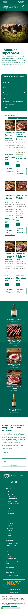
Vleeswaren (11, 505)
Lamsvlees (10, 506)
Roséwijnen (11, 513)
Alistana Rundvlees (13, 494)
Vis (8, 532)
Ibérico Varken (11, 496)
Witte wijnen (11, 511)
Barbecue (20, 101)
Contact (9, 547)
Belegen (10, 525)
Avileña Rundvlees (12, 498)
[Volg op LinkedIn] (6, 2)
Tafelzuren (10, 535)
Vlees (14, 132)
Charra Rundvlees (12, 501)
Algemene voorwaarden (13, 543)
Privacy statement (11, 545)
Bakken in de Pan (10, 101)
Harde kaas (11, 523)
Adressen (9, 556)
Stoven (12, 104)
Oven (6, 104)
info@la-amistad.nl (11, 567)
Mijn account (20, 1)
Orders (8, 554)
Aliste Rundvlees (12, 493)
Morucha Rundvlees (13, 500)
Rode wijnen (11, 510)
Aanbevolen (18, 132)
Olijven (9, 533)
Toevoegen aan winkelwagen (10, 170)
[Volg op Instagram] (4, 2)
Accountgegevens (11, 558)
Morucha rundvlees (10, 82)
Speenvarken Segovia (13, 503)
